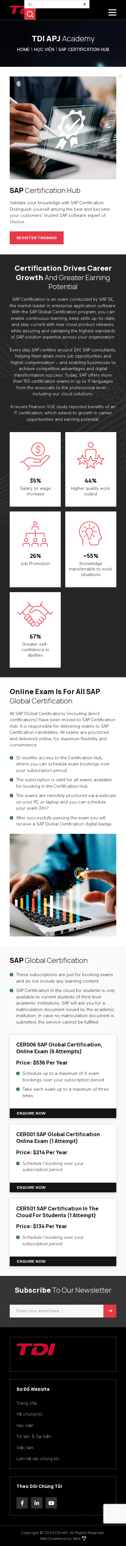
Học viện (25, 1425)
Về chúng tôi (29, 1414)
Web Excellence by (60, 1538)
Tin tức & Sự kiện (33, 1436)
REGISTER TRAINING (36, 238)
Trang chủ (26, 1403)
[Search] (30, 14)
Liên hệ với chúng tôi (37, 1458)
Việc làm (25, 1447)
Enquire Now (31, 1113)
